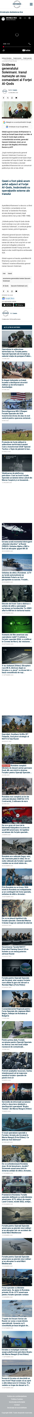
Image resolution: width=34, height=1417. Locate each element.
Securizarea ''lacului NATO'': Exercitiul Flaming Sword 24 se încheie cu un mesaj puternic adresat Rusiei (15, 950)
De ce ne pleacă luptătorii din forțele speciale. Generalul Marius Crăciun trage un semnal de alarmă (17, 920)
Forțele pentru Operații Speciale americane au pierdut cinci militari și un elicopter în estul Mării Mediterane (16, 1260)
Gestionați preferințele (17, 1402)
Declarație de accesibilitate (17, 1408)
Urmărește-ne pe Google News (18, 127)
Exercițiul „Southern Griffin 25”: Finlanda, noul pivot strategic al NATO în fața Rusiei (15, 736)
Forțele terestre (17, 58)
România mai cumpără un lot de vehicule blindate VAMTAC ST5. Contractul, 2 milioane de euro (15, 799)
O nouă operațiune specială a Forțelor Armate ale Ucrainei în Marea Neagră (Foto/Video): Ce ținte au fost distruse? (15, 1136)
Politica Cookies (17, 1399)
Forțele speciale (27, 58)
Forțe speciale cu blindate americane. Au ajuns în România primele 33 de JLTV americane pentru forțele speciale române (15, 1291)
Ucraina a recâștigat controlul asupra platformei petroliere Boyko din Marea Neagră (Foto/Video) (17, 1352)
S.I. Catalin (13, 90)
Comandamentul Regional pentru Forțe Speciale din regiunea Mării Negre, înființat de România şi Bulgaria (16, 1012)
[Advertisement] (17, 503)
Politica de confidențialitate (17, 1396)
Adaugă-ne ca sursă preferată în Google (18, 122)
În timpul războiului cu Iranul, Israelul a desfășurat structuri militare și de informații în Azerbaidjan (15, 383)
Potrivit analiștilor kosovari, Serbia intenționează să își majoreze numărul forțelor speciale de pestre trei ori (17, 1074)
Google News (9, 298)
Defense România (6, 58)
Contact (17, 1405)
